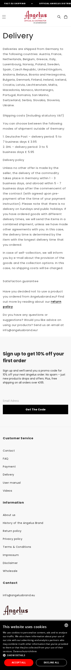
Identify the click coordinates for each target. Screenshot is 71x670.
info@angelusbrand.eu (19, 595)
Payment (9, 466)
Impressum (11, 555)
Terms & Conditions (17, 547)
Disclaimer (10, 563)
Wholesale (10, 571)
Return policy (12, 531)
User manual (12, 483)
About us (9, 515)
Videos (7, 491)
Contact (9, 451)
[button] (4, 17)
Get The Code (36, 409)
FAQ (6, 459)
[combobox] (66, 625)
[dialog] (35, 645)
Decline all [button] (51, 662)
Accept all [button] (19, 662)
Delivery (8, 474)
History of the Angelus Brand (23, 523)
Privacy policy (12, 539)
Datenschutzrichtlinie (25, 651)
